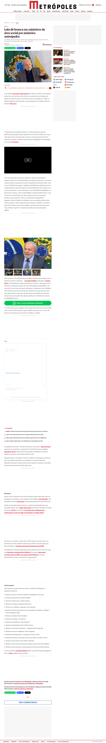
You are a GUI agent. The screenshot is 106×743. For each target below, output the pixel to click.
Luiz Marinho (43, 499)
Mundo (49, 11)
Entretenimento (56, 11)
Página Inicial (6, 22)
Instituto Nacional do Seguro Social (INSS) (30, 546)
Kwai (68, 87)
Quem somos (6, 741)
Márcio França (45, 446)
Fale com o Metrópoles (63, 741)
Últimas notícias (18, 11)
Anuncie (43, 741)
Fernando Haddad (30, 281)
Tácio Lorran (66, 58)
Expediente (13, 741)
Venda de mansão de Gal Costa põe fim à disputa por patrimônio (69, 53)
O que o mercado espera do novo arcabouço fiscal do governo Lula (24, 434)
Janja (10, 653)
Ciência (77, 11)
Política (17, 22)
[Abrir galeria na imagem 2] (18, 272)
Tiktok (57, 87)
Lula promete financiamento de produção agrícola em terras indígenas (26, 438)
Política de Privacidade (24, 741)
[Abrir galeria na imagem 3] (27, 272)
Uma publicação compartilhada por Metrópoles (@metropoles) (25, 397)
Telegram (70, 79)
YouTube (69, 85)
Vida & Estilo (65, 11)
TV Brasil (15, 142)
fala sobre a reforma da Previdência (18, 552)
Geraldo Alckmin (21, 650)
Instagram (70, 82)
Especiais (89, 11)
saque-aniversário (25, 508)
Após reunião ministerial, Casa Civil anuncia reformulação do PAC (24, 441)
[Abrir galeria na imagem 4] (36, 272)
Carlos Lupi (20, 501)
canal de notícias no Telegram (23, 689)
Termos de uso (35, 741)
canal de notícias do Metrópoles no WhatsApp (28, 683)
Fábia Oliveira (66, 50)
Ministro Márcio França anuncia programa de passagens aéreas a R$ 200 (27, 431)
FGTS (13, 510)
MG (44, 11)
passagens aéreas (10, 451)
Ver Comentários (28, 702)
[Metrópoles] (52, 5)
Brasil (33, 11)
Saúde (71, 11)
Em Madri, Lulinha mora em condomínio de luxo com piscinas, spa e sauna (70, 62)
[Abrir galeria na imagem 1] (27, 253)
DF (37, 11)
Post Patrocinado (51, 741)
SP (41, 11)
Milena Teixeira (67, 67)
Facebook (58, 82)
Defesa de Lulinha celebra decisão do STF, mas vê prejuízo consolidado (69, 71)
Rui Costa (13, 103)
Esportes (83, 11)
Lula (28, 697)
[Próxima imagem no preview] (50, 253)
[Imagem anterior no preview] (5, 253)
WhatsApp (58, 79)
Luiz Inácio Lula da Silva (21, 93)
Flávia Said (6, 43)
